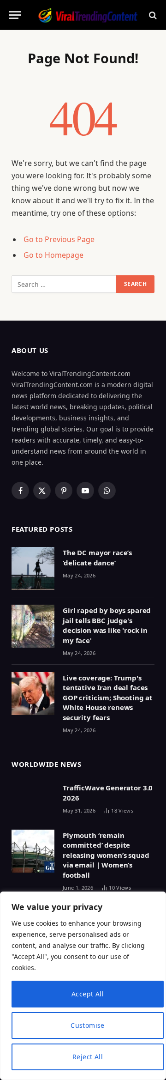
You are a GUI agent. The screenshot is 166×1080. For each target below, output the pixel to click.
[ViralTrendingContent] (87, 15)
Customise (88, 1025)
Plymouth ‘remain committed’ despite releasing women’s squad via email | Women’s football (106, 855)
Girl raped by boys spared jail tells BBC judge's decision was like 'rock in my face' (107, 625)
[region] (83, 986)
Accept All (87, 993)
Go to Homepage (53, 255)
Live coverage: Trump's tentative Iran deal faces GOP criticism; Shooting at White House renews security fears (108, 697)
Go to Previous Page (59, 239)
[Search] (152, 15)
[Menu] (15, 15)
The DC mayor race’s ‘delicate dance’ (97, 557)
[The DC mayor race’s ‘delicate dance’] (33, 568)
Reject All (87, 1056)
